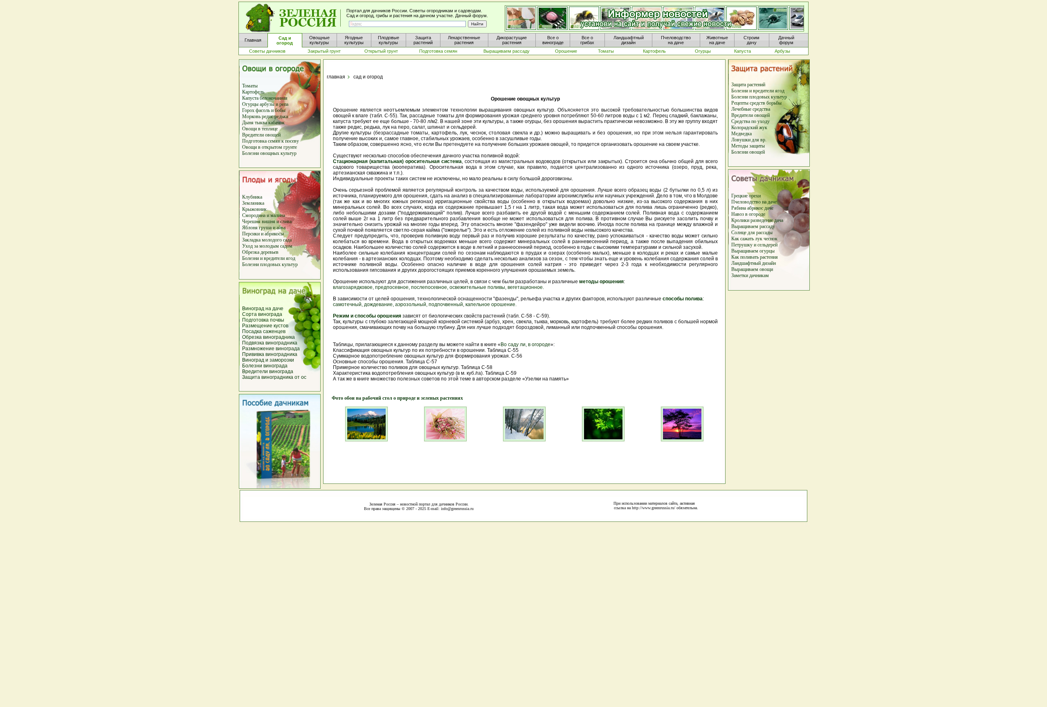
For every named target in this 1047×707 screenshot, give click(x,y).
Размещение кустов (265, 326)
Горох (249, 110)
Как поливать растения (754, 257)
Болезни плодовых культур (270, 264)
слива (285, 221)
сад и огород (368, 77)
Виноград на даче (262, 308)
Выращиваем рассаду (753, 226)
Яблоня (250, 227)
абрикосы (274, 234)
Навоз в (739, 214)
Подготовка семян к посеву (270, 141)
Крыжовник (254, 209)
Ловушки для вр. (748, 140)
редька (281, 116)
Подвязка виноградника (269, 343)
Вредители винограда (267, 371)
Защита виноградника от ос (274, 377)
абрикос (755, 208)
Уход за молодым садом (267, 246)
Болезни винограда (265, 366)
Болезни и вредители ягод (268, 258)
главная (336, 77)
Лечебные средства (750, 109)
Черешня (252, 221)
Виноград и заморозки (268, 360)
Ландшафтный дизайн (753, 263)
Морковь (251, 116)
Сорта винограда (262, 314)
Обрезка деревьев (260, 252)
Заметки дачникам (750, 275)
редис (267, 116)
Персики (251, 234)
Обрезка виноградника (268, 337)
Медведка (741, 133)
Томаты (250, 86)
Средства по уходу (750, 121)
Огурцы (250, 104)
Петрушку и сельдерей (754, 245)
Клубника (252, 197)
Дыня (248, 122)
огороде (756, 214)
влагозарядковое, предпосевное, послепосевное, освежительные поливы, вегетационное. (438, 287)
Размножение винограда (271, 348)
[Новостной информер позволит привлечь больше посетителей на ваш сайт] (654, 18)
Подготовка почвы (263, 320)
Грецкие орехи (746, 196)
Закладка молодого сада (267, 240)
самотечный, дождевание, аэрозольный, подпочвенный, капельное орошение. (425, 304)
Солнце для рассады (752, 232)
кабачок (276, 122)
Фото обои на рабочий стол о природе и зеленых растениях (395, 398)
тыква (260, 122)
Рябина (738, 208)
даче (772, 202)
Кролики (740, 220)
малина (277, 215)
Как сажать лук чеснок (754, 239)
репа (283, 104)
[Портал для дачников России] (293, 18)
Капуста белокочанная (265, 98)
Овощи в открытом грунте (269, 147)
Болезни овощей (748, 152)
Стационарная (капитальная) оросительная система (397, 161)
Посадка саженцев (263, 331)
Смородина (253, 215)
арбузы (268, 104)
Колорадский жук (749, 127)
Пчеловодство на (749, 202)
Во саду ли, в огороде (525, 344)
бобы (279, 110)
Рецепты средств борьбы (756, 103)
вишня (269, 221)
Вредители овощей (261, 135)
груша (265, 227)
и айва (279, 227)
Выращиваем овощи (752, 269)
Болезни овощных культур (269, 153)
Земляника (253, 203)
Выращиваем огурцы (753, 251)
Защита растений (748, 84)
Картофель (253, 92)
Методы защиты (748, 146)
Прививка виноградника (269, 354)
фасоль (263, 110)
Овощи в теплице (260, 129)
